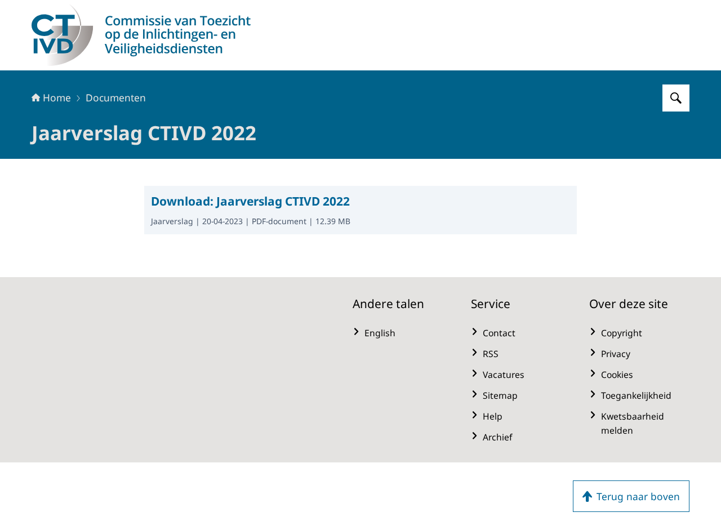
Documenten (116, 97)
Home (57, 97)
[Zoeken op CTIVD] (675, 98)
